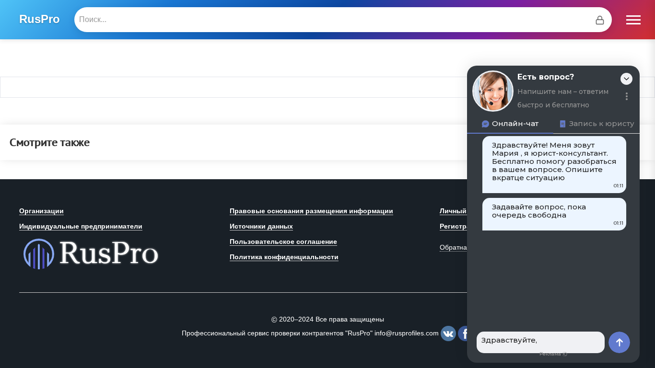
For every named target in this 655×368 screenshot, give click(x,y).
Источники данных (261, 226)
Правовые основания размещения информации (311, 211)
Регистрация (461, 226)
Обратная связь (465, 247)
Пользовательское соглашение (283, 241)
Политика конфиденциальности (284, 257)
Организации (41, 211)
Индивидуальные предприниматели (80, 226)
